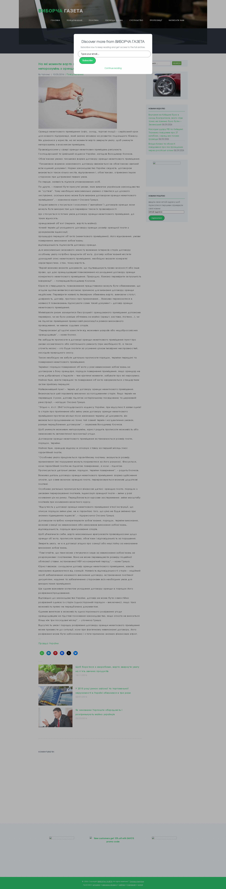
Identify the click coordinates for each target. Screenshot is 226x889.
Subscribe (87, 60)
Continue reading (113, 68)
